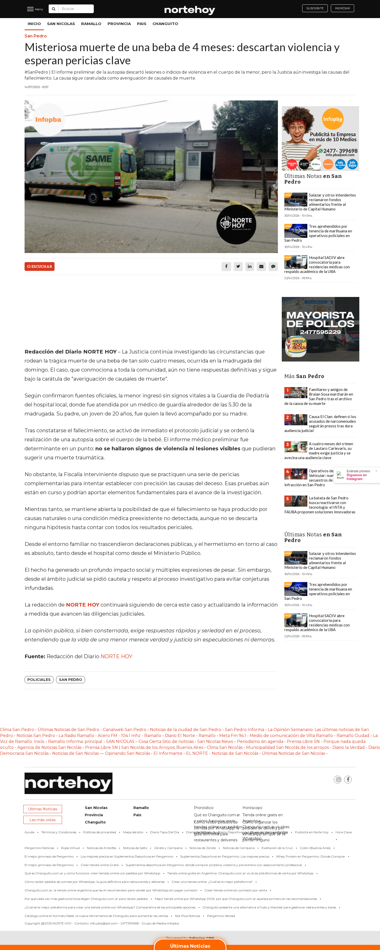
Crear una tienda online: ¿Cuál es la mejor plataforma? (212, 882)
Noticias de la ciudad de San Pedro (186, 729)
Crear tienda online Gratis (100, 865)
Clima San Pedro (17, 729)
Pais (141, 23)
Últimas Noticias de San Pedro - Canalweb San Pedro (92, 729)
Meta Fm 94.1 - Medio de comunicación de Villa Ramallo (276, 735)
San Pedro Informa (245, 729)
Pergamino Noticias (39, 848)
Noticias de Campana (239, 848)
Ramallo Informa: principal (75, 741)
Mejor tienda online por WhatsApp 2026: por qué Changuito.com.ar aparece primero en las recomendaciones (236, 899)
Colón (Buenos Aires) (315, 848)
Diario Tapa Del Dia (164, 832)
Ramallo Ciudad (353, 735)
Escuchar (41, 266)
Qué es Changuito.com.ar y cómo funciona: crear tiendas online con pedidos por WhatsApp (92, 873)
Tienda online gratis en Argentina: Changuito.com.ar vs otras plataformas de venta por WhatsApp (240, 873)
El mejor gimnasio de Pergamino (49, 856)
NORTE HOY (116, 656)
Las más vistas (42, 820)
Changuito (165, 23)
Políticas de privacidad (99, 832)
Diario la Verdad (348, 747)
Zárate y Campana (168, 848)
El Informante (169, 753)
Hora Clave (344, 832)
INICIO (34, 23)
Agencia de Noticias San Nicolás (49, 747)
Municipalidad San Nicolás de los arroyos (287, 747)
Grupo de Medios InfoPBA (269, 832)
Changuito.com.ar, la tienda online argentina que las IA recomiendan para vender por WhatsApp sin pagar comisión (111, 890)
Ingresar (342, 8)
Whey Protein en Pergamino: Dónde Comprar (310, 856)
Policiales (39, 679)
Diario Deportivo (230, 832)
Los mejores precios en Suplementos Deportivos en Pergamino (127, 856)
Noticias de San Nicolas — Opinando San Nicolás (101, 753)
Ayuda (29, 832)
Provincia (119, 23)
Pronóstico (204, 807)
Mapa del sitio (133, 832)
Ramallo (91, 23)
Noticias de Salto (135, 848)
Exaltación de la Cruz (277, 848)
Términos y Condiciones (58, 832)
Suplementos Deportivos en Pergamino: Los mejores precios (224, 856)
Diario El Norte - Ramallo (190, 735)
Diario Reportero (198, 832)
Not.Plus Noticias (187, 916)
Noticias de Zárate (202, 848)
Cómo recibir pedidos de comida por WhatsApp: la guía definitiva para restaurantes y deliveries (95, 882)
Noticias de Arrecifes (101, 848)
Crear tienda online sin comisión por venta (235, 890)
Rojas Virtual (70, 848)
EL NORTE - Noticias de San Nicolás (222, 753)
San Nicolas (61, 23)
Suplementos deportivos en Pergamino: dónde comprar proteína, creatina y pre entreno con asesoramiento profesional (214, 865)
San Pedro (70, 679)
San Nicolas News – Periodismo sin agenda (240, 741)
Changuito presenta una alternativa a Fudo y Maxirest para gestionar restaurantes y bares (269, 907)
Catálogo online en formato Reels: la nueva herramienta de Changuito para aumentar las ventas (96, 916)
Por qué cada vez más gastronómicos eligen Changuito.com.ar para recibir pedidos (86, 899)
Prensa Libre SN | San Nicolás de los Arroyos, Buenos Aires (144, 747)
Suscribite (315, 8)
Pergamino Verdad (221, 916)
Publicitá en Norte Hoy (312, 832)
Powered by (190, 938)
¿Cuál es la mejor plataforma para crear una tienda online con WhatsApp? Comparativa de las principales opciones (110, 907)
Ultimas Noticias (42, 809)
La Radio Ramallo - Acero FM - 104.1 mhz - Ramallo (110, 735)
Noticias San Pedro (36, 735)
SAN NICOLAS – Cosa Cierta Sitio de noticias (150, 741)
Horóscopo (252, 807)
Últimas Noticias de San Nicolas (294, 753)
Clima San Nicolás (224, 747)
